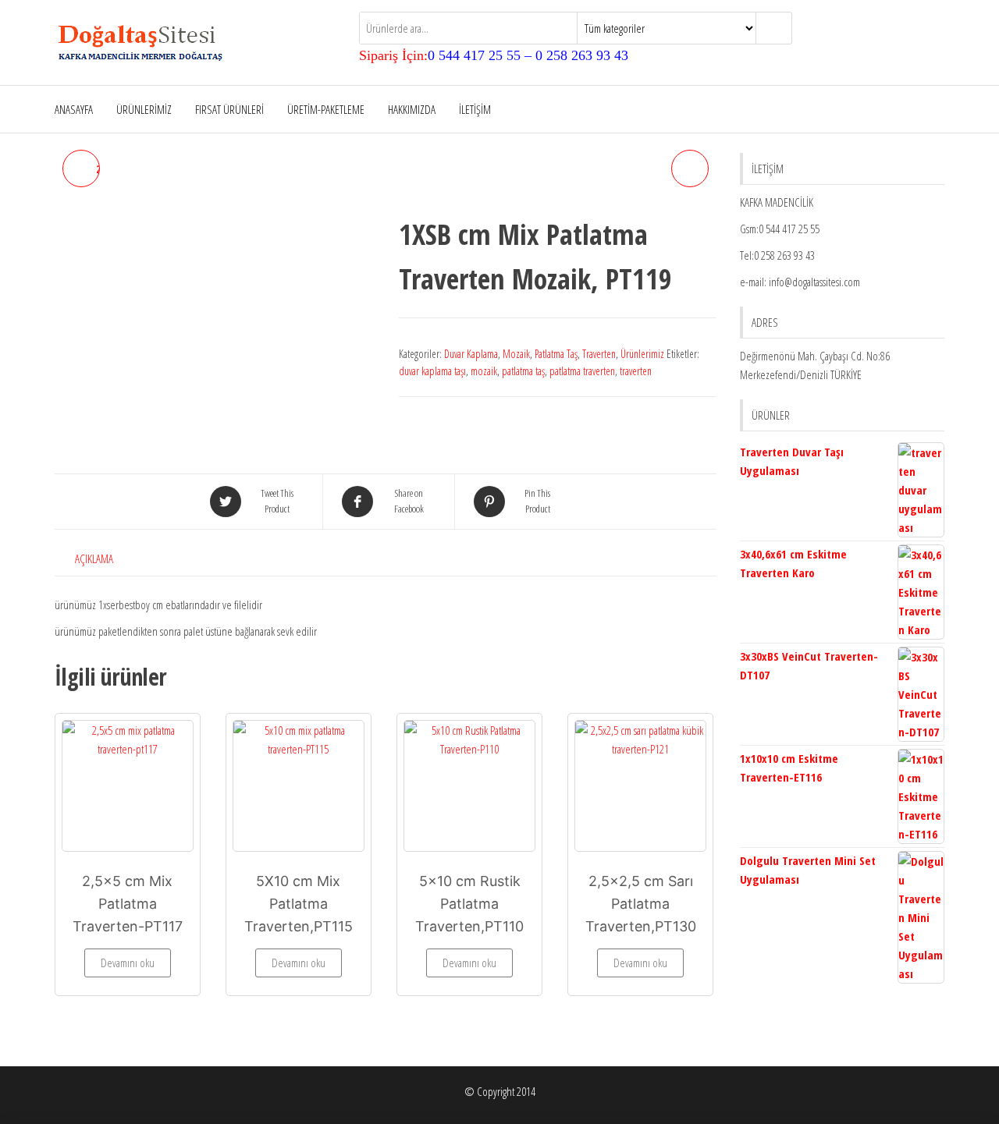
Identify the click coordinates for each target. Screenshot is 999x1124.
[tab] (105, 558)
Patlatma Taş (556, 353)
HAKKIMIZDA (412, 109)
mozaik (484, 370)
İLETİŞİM (475, 109)
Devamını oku (128, 962)
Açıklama (94, 558)
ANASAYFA (74, 109)
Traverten (599, 353)
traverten (636, 370)
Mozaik (516, 353)
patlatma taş (523, 370)
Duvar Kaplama (471, 353)
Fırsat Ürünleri (229, 109)
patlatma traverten (582, 370)
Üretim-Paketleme (325, 109)
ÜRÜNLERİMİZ (144, 109)
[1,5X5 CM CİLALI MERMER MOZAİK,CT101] (690, 168)
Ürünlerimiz (642, 353)
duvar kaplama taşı (432, 370)
